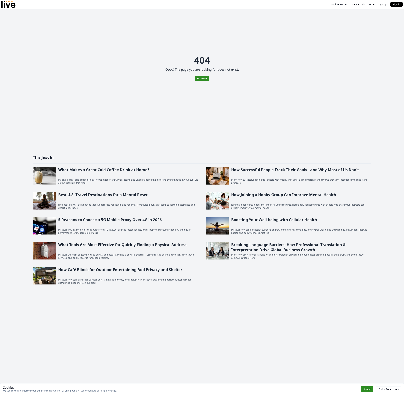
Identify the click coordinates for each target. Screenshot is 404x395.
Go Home (202, 78)
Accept (367, 389)
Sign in (396, 4)
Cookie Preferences (388, 389)
